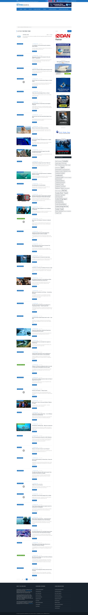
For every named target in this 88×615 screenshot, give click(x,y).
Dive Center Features (58, 593)
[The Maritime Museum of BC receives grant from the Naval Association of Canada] (24, 474)
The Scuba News (25, 613)
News (25, 9)
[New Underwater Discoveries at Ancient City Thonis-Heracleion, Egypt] (24, 247)
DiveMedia (38, 613)
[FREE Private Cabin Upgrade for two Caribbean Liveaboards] (24, 210)
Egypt (62, 167)
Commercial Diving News (39, 589)
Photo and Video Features (59, 604)
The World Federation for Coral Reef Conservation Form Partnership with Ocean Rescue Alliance (42, 532)
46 (34, 579)
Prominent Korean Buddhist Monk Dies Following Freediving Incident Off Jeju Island (28, 1)
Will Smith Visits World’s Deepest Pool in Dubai (41, 495)
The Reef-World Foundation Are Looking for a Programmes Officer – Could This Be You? (41, 305)
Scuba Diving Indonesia (59, 202)
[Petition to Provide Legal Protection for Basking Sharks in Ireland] (24, 175)
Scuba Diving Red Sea (62, 206)
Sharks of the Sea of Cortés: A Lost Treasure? (41, 448)
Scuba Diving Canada (58, 196)
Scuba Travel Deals (59, 211)
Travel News (19, 161)
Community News (20, 68)
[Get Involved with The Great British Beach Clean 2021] (24, 118)
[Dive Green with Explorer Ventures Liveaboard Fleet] (24, 222)
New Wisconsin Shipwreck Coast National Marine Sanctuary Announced (42, 557)
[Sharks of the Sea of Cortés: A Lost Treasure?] (24, 450)
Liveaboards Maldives (59, 180)
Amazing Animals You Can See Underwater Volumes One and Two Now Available (40, 233)
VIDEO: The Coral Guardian (37, 484)
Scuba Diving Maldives (60, 204)
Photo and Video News (39, 602)
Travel (44, 9)
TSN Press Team (26, 34)
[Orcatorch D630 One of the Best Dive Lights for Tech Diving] (24, 343)
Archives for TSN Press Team (24, 27)
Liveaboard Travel (59, 184)
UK (60, 213)
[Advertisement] (44, 18)
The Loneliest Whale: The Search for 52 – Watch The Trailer (41, 140)
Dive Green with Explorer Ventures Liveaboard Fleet (41, 221)
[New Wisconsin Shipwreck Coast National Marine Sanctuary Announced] (24, 558)
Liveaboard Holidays (60, 173)
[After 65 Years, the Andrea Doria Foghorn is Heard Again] (24, 82)
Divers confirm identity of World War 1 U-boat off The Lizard (42, 460)
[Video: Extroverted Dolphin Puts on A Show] (24, 95)
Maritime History (57, 602)
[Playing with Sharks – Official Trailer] (24, 392)
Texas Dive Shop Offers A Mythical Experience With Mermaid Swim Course (41, 331)
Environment (58, 169)
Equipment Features (58, 598)
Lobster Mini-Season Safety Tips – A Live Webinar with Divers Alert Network (42, 414)
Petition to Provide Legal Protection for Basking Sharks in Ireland (41, 174)
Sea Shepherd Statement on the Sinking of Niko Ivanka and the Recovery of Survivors (41, 280)
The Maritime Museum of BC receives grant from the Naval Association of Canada (41, 473)
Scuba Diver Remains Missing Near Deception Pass (42, 69)
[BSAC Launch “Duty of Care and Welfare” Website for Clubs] (24, 404)
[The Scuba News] (24, 5)
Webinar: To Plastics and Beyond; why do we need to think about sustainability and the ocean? (42, 367)
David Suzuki (64, 163)
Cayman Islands (58, 163)
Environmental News (21, 218)
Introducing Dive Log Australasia (38, 185)
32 (22, 579)
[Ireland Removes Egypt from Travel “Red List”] (24, 164)
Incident (61, 171)
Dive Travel (68, 165)
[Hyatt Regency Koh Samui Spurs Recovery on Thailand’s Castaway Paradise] (24, 546)
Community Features (58, 591)
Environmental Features (58, 596)
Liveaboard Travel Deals (60, 186)
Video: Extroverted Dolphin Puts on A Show (41, 92)
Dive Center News (20, 255)
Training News (20, 435)
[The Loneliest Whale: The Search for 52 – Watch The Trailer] (24, 141)
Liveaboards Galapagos (68, 177)
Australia (59, 161)
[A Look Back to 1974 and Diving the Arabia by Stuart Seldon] (24, 47)
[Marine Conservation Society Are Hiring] (24, 129)
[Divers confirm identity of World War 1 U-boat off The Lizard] (24, 461)
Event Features (57, 600)
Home (21, 9)
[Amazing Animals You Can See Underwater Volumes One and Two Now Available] (24, 234)
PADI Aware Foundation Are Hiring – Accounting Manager (42, 293)
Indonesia (65, 171)
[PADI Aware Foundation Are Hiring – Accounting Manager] (24, 294)
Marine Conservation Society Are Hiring (40, 127)
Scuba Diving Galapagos (59, 200)
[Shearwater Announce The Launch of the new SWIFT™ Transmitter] (24, 58)
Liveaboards (58, 175)
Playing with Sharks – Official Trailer (39, 390)
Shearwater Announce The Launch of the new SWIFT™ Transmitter (41, 57)
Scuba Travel (59, 209)
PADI (56, 190)
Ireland (69, 171)
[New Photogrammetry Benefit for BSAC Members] (24, 439)
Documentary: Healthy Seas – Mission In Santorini (42, 425)
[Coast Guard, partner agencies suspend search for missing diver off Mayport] (24, 508)
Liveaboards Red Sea (60, 182)
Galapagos (57, 171)
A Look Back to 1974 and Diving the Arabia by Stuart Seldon (41, 46)
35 (28, 579)
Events (30, 9)
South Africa (69, 211)
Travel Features (57, 608)
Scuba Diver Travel (62, 193)
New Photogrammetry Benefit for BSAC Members (42, 437)
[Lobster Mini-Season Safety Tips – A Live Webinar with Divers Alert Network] (24, 415)
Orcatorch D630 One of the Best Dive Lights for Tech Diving (41, 342)
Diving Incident (57, 167)
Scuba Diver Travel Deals (60, 195)
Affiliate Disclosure (47, 613)
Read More (34, 51)
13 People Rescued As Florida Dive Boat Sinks (41, 257)
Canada (65, 161)
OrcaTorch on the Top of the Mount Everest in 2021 (42, 267)
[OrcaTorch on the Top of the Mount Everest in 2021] (24, 269)
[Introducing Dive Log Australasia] (24, 187)
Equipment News (20, 55)
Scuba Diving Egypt (61, 199)
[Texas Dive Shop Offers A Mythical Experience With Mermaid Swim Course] (24, 332)
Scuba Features (37, 9)
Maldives (57, 188)
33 (24, 579)
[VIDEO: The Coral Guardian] (24, 486)
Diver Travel (57, 165)
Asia (56, 161)
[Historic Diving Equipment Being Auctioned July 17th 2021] (24, 571)
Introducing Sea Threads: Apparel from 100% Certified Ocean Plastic (41, 152)
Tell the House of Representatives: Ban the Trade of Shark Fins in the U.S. (42, 379)
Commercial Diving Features (59, 589)
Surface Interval (52, 9)
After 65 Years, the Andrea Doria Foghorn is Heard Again (42, 81)
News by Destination (63, 9)
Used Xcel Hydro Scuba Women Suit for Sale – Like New (42, 318)
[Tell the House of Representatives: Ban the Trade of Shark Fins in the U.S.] (24, 380)
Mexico (62, 188)
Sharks (65, 211)
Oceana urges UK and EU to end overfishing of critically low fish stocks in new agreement (41, 354)
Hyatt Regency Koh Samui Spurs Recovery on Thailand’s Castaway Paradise (41, 545)
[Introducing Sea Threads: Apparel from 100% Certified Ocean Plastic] (24, 153)
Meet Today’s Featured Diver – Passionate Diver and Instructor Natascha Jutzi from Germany (41, 519)
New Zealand (67, 188)
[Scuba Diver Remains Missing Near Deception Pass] (24, 71)
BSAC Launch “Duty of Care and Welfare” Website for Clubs (42, 403)
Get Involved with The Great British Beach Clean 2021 (41, 117)
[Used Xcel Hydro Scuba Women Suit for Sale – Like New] (24, 319)
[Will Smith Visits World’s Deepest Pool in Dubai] (24, 497)
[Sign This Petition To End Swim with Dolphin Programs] (24, 105)
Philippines (59, 190)
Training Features (57, 606)
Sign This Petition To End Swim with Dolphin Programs (41, 104)
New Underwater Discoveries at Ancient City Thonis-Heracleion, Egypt (41, 246)
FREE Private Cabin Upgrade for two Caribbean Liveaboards (41, 209)
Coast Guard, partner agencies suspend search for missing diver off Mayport (42, 507)
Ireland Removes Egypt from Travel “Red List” (41, 162)
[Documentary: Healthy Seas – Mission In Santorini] (24, 427)
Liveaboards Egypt (59, 177)
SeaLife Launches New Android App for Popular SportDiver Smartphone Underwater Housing (41, 196)
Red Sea (64, 190)
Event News (19, 412)
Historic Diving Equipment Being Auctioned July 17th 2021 (42, 570)
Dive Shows (63, 165)
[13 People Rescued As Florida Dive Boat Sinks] (24, 259)
